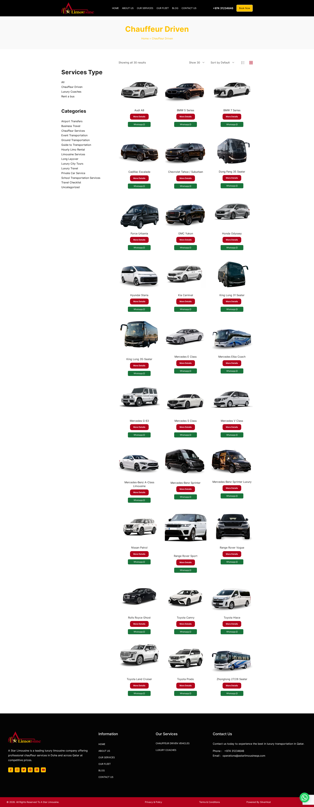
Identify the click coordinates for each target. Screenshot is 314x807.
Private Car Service (73, 173)
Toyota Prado (185, 679)
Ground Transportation (75, 140)
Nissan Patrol (139, 547)
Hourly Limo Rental (73, 149)
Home (145, 38)
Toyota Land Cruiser (139, 679)
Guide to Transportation (76, 144)
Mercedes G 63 (139, 420)
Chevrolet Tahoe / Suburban (185, 171)
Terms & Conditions (209, 802)
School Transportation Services (80, 177)
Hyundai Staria (139, 295)
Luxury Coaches (71, 91)
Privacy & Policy (153, 802)
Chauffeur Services (73, 130)
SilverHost (265, 802)
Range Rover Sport (185, 556)
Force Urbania (139, 233)
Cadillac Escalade (139, 171)
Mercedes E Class (185, 356)
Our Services (106, 757)
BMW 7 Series (231, 110)
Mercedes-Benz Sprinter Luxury (232, 481)
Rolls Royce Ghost (139, 617)
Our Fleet (104, 764)
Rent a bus (67, 96)
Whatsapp (138, 124)
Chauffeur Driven (71, 87)
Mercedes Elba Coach (231, 356)
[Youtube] (43, 769)
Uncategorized (70, 187)
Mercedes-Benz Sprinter (186, 482)
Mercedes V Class (232, 420)
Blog (101, 770)
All (62, 82)
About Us (104, 750)
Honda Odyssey (232, 233)
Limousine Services (73, 154)
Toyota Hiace (232, 617)
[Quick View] (139, 102)
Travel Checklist (71, 182)
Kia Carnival (185, 295)
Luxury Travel (69, 168)
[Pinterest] (30, 769)
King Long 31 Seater (231, 295)
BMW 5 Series (185, 110)
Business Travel (70, 126)
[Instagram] (17, 769)
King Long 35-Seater (139, 359)
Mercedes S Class (185, 420)
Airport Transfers (71, 121)
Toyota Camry (185, 617)
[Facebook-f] (10, 769)
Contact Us (105, 777)
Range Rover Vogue (232, 547)
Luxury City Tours (72, 163)
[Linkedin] (36, 769)
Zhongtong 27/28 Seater (232, 679)
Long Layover (69, 158)
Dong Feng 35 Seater (232, 171)
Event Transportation (74, 135)
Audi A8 (139, 110)
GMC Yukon (185, 233)
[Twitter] (23, 769)
